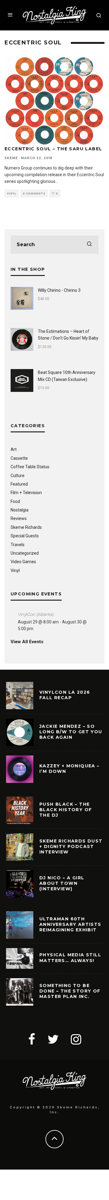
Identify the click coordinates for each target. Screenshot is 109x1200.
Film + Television (26, 492)
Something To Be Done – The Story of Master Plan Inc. (70, 991)
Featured (19, 484)
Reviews (19, 518)
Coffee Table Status (30, 466)
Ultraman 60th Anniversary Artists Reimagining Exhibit (70, 924)
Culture (18, 475)
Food (15, 501)
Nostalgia (19, 510)
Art (14, 449)
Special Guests (25, 535)
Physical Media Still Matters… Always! (70, 957)
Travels (18, 544)
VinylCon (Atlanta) (36, 614)
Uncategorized (25, 553)
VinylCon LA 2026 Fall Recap (64, 694)
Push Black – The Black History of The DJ (65, 809)
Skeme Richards (26, 527)
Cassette (19, 458)
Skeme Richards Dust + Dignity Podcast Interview (71, 846)
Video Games (23, 561)
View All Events (27, 641)
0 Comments (34, 193)
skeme (11, 158)
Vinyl (11, 193)
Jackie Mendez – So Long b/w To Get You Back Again (70, 732)
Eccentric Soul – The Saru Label (53, 149)
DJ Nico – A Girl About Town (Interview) (61, 883)
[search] (89, 244)
